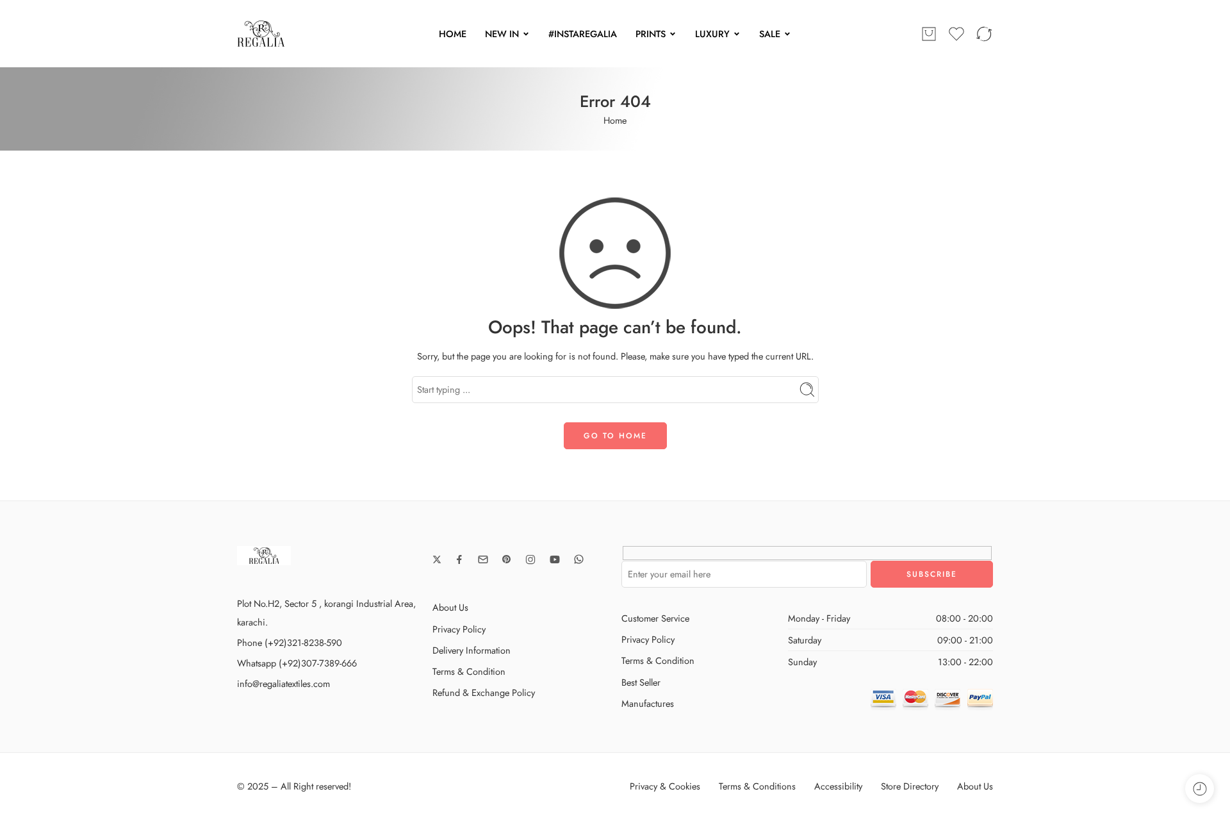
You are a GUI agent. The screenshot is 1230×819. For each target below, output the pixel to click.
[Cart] (929, 34)
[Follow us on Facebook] (459, 559)
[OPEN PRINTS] (672, 34)
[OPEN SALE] (787, 34)
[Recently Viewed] (1199, 788)
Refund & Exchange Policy (483, 692)
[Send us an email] (483, 559)
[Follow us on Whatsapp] (578, 559)
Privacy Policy (459, 629)
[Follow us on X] (436, 559)
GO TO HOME (615, 436)
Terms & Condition (468, 671)
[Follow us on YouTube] (555, 559)
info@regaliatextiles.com (283, 683)
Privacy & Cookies (665, 786)
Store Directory (910, 786)
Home (615, 120)
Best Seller (640, 682)
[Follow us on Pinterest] (507, 559)
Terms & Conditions (757, 786)
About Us (450, 607)
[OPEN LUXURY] (737, 34)
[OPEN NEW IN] (526, 34)
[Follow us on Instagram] (530, 559)
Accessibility (838, 786)
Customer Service (655, 618)
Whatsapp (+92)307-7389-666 (297, 663)
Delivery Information (471, 650)
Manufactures (647, 703)
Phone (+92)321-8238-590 (289, 642)
